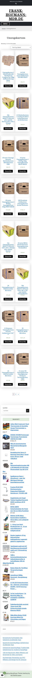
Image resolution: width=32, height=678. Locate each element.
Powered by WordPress (9, 673)
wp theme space (16, 675)
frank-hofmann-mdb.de (16, 15)
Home (3, 28)
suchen (5, 408)
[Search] (27, 410)
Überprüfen (8, 86)
